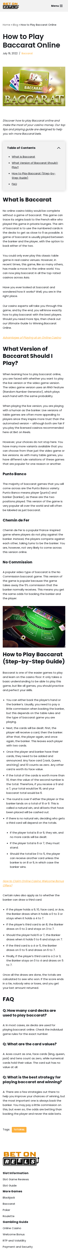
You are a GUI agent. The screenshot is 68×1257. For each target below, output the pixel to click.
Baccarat (27, 53)
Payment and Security (18, 1247)
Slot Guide (10, 1185)
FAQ (14, 184)
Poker (6, 1210)
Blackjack (9, 1197)
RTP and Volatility (14, 1240)
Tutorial (19, 1129)
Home (6, 25)
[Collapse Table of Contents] (59, 148)
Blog (15, 25)
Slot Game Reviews (16, 1179)
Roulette (9, 1216)
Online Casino (12, 1228)
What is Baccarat (23, 157)
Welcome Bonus (14, 1234)
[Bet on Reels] (11, 6)
